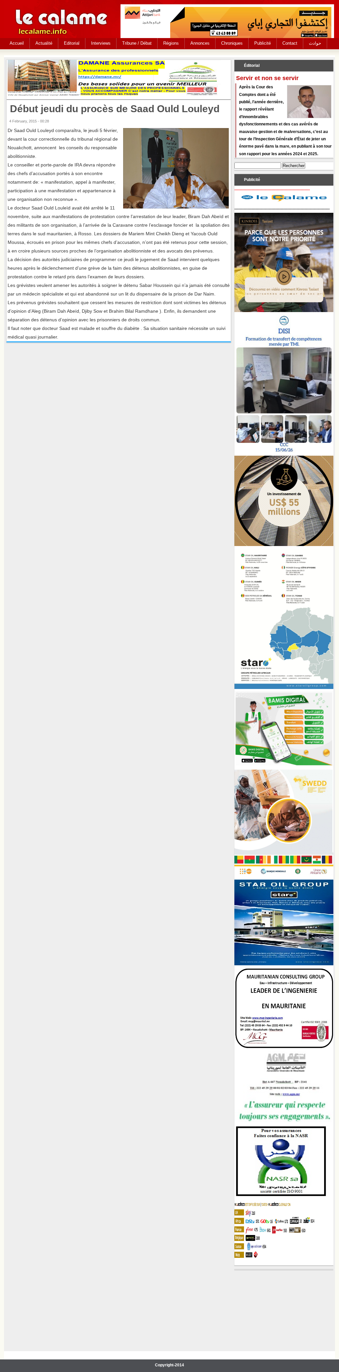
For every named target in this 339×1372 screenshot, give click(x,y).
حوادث (315, 43)
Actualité (43, 43)
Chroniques (232, 43)
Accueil (17, 43)
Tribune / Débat (137, 43)
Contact (289, 43)
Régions (171, 43)
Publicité (262, 43)
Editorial (71, 43)
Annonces (200, 43)
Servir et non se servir (267, 78)
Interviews (101, 43)
